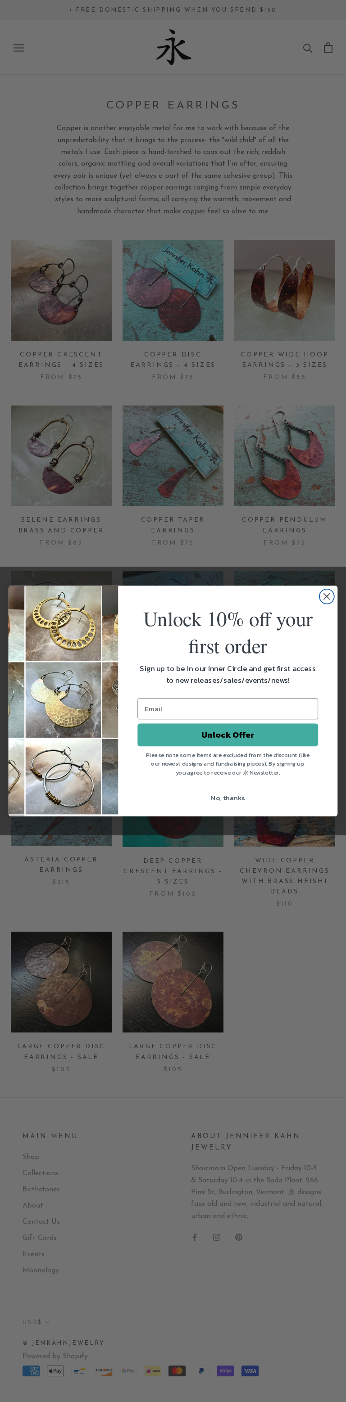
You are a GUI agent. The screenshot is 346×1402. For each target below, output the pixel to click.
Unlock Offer (227, 735)
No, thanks (228, 797)
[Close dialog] (326, 596)
